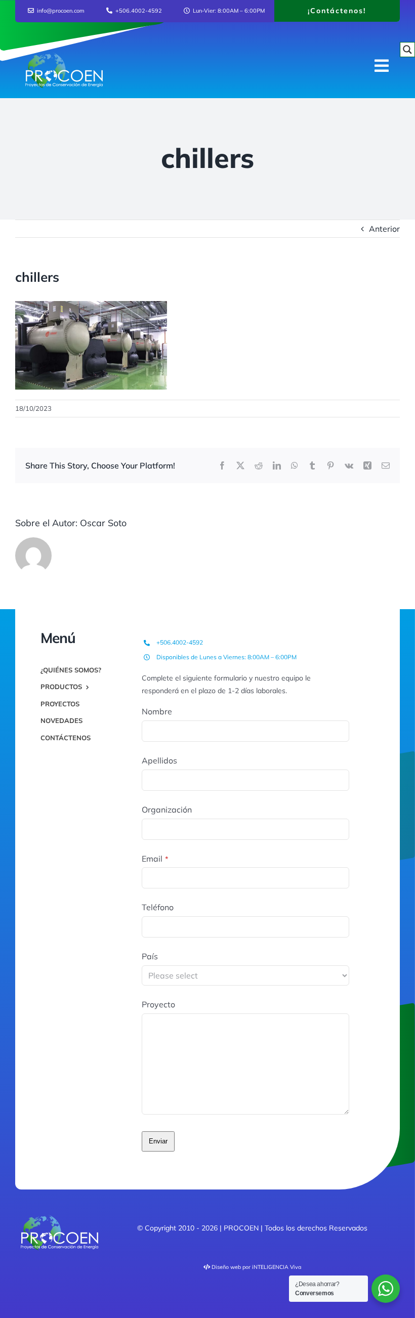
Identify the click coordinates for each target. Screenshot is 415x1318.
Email (155, 859)
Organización (167, 809)
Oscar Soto (103, 523)
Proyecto (158, 1004)
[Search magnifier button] (407, 49)
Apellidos (159, 760)
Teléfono (158, 907)
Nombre (157, 711)
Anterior (384, 229)
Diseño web (226, 1266)
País (150, 956)
